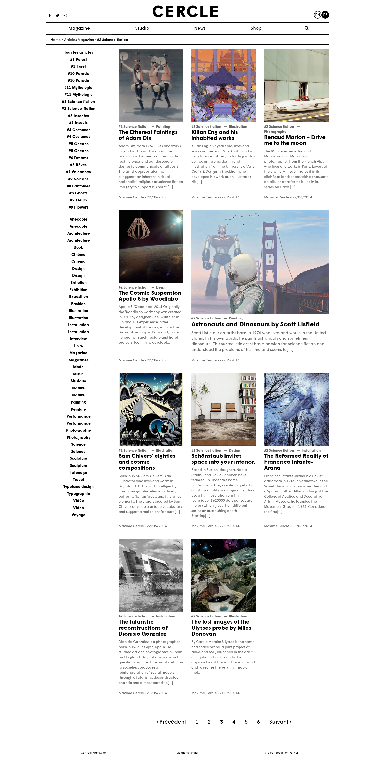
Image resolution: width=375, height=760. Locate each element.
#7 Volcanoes (78, 172)
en (317, 15)
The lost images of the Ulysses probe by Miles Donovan (221, 628)
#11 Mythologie (79, 95)
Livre (78, 346)
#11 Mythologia (78, 88)
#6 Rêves (78, 165)
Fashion (78, 304)
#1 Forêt (78, 67)
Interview (78, 339)
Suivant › (280, 722)
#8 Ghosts (78, 193)
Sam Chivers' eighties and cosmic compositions (147, 462)
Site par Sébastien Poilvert (281, 753)
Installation (78, 325)
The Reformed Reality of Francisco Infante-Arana (296, 462)
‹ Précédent (171, 722)
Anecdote (79, 220)
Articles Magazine (79, 40)
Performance (79, 417)
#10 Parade (78, 74)
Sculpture (78, 459)
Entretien (78, 283)
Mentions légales (187, 753)
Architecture (78, 234)
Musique (78, 381)
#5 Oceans (79, 151)
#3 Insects (78, 123)
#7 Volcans (78, 179)
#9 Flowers (79, 208)
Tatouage (78, 473)
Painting (78, 403)
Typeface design (78, 487)
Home (56, 40)
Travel (78, 480)
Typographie (78, 494)
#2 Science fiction (78, 102)
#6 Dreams (78, 158)
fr (325, 15)
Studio (142, 28)
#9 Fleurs (78, 200)
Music (78, 374)
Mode (78, 367)
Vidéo (78, 501)
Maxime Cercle (131, 197)
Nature (78, 388)
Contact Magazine (93, 753)
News (200, 28)
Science (78, 445)
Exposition (78, 297)
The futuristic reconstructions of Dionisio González (143, 628)
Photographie (78, 431)
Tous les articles (78, 53)
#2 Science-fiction (78, 109)
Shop (256, 28)
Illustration (78, 311)
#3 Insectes (78, 116)
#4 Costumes (78, 130)
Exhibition (78, 290)
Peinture (78, 410)
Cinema (78, 262)
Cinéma (78, 255)
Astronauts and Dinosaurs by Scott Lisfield (255, 324)
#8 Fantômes (78, 186)
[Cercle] (185, 11)
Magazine (79, 28)
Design (78, 269)
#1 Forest (78, 60)
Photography (78, 438)
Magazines (79, 360)
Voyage (78, 515)
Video (78, 508)
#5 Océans (79, 144)
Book (78, 248)
